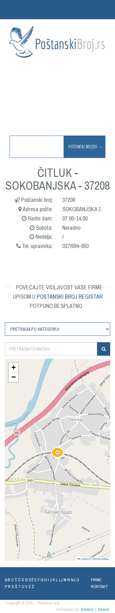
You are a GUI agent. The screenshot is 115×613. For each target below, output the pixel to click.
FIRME (96, 580)
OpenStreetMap (100, 558)
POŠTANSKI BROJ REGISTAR (70, 297)
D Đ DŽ (28, 580)
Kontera (87, 609)
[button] (57, 453)
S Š (14, 586)
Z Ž (31, 586)
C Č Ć (16, 580)
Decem (103, 609)
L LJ (59, 580)
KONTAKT (99, 586)
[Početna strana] (57, 42)
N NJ (71, 580)
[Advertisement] (57, 97)
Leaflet (84, 558)
